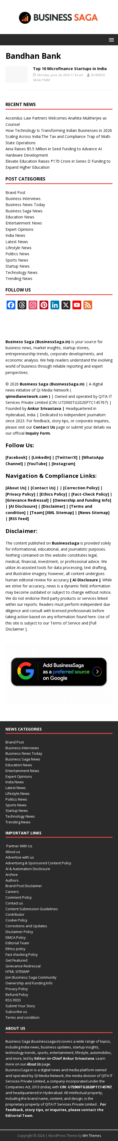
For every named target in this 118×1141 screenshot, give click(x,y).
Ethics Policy (53, 494)
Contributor (14, 914)
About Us (16, 487)
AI (74, 579)
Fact (77, 494)
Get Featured (16, 960)
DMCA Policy (15, 937)
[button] (110, 39)
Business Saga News (24, 210)
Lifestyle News (18, 247)
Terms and (81, 506)
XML (51, 512)
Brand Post (15, 192)
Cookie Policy (16, 920)
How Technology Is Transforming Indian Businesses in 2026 (58, 130)
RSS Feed (18, 518)
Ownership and (69, 500)
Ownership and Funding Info (29, 983)
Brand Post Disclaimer (23, 885)
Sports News (16, 260)
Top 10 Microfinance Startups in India (70, 68)
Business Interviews (23, 198)
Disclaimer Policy (19, 931)
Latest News (16, 241)
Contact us (14, 903)
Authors (12, 880)
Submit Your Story (20, 1005)
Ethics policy (15, 948)
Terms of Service (65, 623)
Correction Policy (81, 487)
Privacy (14, 494)
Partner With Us (18, 845)
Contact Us (44, 427)
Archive (11, 874)
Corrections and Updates (26, 925)
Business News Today (25, 204)
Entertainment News (23, 223)
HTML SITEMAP (17, 971)
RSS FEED (13, 1000)
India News (15, 235)
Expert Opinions (19, 229)
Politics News (17, 253)
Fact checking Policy (21, 954)
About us (12, 851)
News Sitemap (94, 512)
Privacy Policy (16, 988)
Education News (19, 217)
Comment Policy (18, 897)
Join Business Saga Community (31, 977)
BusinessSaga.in (19, 1069)
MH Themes (92, 1135)
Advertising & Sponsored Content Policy (38, 862)
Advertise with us (19, 857)
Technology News (21, 272)
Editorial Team (17, 942)
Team (37, 512)
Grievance (17, 500)
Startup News (17, 266)
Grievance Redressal (23, 966)
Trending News (18, 278)
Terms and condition (22, 1017)
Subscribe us (16, 1011)
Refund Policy (16, 994)
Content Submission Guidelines (31, 908)
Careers (12, 891)
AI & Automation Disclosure (27, 868)
